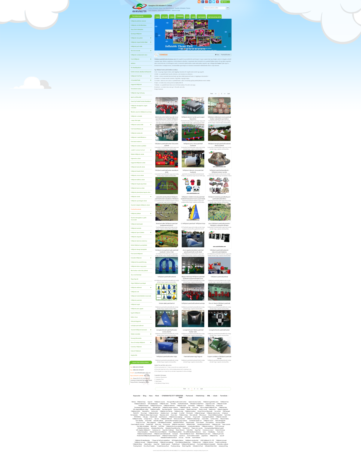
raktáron (133, 63)
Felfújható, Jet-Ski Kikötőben (138, 25)
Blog (144, 396)
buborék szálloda (158, 420)
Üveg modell (196, 417)
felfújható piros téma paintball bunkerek (193, 144)
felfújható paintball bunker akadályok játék (166, 171)
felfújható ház (214, 435)
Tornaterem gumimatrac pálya (142, 407)
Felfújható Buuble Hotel (137, 171)
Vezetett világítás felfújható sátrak (140, 205)
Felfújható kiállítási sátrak (138, 179)
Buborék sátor (156, 407)
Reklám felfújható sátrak (137, 154)
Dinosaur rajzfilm (220, 422)
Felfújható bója (141, 402)
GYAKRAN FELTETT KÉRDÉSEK (172, 396)
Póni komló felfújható (137, 253)
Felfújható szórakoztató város (139, 55)
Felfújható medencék (136, 133)
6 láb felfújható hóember (164, 422)
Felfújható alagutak (136, 237)
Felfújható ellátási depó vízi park (149, 415)
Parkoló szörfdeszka (220, 442)
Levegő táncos (148, 419)
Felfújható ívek (135, 292)
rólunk (215, 396)
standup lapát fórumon (203, 424)
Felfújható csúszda (159, 402)
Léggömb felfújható (136, 84)
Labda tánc (188, 417)
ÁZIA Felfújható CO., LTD (207, 440)
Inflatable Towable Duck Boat (169, 437)
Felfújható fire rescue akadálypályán (176, 426)
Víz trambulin (134, 415)
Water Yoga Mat (186, 446)
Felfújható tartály (137, 419)
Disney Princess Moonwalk (205, 411)
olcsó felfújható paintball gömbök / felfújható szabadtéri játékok (219, 224)
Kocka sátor (154, 411)
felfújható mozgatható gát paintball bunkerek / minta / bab (166, 251)
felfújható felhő (191, 424)
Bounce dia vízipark (179, 409)
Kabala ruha (212, 409)
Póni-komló (189, 413)
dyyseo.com (205, 450)
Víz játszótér (166, 424)
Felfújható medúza (190, 411)
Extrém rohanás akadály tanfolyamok (141, 72)
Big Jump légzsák (167, 409)
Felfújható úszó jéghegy (175, 417)
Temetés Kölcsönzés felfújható (158, 432)
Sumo (204, 432)
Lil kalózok (225, 413)
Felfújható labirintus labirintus (139, 241)
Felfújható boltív (135, 411)
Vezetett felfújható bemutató (139, 330)
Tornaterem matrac (136, 89)
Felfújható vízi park (221, 440)
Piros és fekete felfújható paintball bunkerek (219, 304)
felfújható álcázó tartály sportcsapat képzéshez (193, 118)
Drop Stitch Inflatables (137, 29)
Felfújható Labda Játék (137, 124)
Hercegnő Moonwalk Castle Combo (176, 402)
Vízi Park (187, 437)
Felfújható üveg (210, 405)
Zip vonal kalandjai (136, 275)
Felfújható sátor (164, 404)
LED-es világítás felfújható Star (208, 407)
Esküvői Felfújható (136, 351)
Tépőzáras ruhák (164, 415)
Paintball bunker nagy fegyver (193, 356)
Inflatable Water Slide (211, 446)
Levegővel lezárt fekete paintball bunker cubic (193, 330)
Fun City (181, 437)
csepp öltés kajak (135, 120)
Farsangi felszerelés (136, 338)
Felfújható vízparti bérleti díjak (139, 42)
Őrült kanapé (226, 411)
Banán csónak (203, 409)
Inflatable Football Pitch (196, 404)
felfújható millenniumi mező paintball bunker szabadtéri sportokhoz (219, 118)
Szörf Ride (161, 426)
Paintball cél (186, 428)
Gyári (180, 397)
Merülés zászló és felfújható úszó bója (141, 112)
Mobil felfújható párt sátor (203, 434)
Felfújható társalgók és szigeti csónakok (139, 107)
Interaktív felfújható (136, 258)
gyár (193, 17)
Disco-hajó (144, 413)
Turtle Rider (190, 430)
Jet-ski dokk (148, 420)
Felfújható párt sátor (218, 434)
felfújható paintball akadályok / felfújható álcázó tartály (219, 171)
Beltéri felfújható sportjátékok (139, 245)
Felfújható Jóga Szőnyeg (137, 93)
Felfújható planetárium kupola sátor (140, 192)
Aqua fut (150, 402)
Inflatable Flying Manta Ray (172, 428)
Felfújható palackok (136, 300)
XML (208, 396)
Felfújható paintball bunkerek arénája (193, 303)
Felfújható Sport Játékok (137, 232)
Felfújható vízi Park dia (166, 411)
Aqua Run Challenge (168, 430)
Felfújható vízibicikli (221, 417)
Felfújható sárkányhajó (193, 419)
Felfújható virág (178, 411)
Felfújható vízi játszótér (191, 440)
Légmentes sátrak (136, 158)
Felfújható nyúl (216, 424)
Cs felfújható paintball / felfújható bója (193, 223)
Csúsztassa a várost (208, 430)
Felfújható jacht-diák (136, 46)
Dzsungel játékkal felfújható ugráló (214, 428)
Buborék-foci (145, 411)
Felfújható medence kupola (169, 435)
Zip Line (156, 419)
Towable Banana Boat (163, 446)
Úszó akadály (139, 420)
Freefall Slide (149, 424)
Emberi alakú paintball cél (166, 303)
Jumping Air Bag (223, 446)
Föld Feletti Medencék (137, 129)
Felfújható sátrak (135, 196)
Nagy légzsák (134, 279)
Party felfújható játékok (175, 432)
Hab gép (145, 417)
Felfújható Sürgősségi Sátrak (138, 184)
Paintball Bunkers (226, 54)
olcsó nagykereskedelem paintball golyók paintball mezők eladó (193, 251)
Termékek (180, 16)
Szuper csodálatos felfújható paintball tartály (219, 357)
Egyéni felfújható (135, 313)
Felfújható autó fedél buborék (162, 434)
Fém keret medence (136, 141)
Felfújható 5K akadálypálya (142, 440)
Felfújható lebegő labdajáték (139, 249)
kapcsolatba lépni (214, 17)
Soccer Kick (217, 411)
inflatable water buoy (143, 428)
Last (229, 93)
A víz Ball (181, 413)
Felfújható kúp (223, 407)
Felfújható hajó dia (185, 407)
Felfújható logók (135, 304)
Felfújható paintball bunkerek (167, 277)
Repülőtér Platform (178, 422)
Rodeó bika (219, 405)
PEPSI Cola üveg (219, 426)
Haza (157, 17)
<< (215, 93)
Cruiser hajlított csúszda (137, 424)
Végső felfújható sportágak (138, 283)
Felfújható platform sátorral (138, 21)
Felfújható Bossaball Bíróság (138, 262)
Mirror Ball (153, 426)
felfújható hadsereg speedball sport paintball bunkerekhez (219, 197)
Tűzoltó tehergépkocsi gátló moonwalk (138, 219)
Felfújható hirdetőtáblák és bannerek (141, 296)
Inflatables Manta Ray (157, 428)
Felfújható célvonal (208, 442)
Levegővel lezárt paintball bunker (219, 330)
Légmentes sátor (210, 404)
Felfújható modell (222, 404)
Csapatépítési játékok (208, 417)
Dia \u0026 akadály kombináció (192, 432)
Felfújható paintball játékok (219, 277)
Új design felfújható (136, 34)
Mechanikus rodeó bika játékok (139, 270)
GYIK (187, 17)
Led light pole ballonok (137, 325)
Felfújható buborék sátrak (138, 167)
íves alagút (174, 413)
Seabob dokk (153, 417)
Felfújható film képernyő (188, 444)
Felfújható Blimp (137, 444)
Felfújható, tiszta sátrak (137, 175)
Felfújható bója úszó (156, 405)
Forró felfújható (135, 59)
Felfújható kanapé (143, 405)
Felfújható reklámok (136, 287)
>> (224, 93)
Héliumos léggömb (223, 409)
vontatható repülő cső (195, 420)
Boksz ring (158, 424)
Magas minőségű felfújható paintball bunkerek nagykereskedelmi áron (193, 277)
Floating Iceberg (175, 446)
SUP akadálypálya (153, 404)
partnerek (201, 17)
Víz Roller (173, 404)
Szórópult (175, 434)
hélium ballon (148, 444)
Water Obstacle (180, 430)
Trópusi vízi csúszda (197, 428)
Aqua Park (197, 430)
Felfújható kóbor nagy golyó (138, 266)
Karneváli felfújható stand (187, 434)
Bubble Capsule (165, 444)
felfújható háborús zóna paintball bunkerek (193, 171)
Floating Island (137, 446)
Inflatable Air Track (198, 446)
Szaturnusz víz (156, 430)
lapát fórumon (163, 417)
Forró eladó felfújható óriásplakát (206, 444)
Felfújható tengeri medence (170, 407)
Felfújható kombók (136, 228)
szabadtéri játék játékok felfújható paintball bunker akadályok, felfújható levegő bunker (166, 197)
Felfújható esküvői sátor (213, 413)
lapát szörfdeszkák (136, 97)
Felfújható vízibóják (152, 442)
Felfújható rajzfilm (155, 409)
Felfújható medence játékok (138, 146)
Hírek (172, 17)
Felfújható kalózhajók (137, 224)
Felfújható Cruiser (208, 420)
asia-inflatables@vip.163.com (143, 373)
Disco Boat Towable (149, 446)
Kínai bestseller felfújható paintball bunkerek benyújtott (166, 224)
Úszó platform (210, 422)
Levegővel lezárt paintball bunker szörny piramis (166, 330)
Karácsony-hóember (179, 419)
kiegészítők (134, 355)
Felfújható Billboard (166, 419)
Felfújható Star (225, 402)
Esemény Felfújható (136, 347)
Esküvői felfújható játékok (215, 415)
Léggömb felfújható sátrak (138, 163)
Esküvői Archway (220, 430)
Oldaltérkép (200, 396)
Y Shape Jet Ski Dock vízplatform (161, 440)
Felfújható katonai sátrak (137, 188)
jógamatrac (205, 435)
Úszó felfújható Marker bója (182, 442)
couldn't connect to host (138, 150)
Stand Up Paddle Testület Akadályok (141, 101)
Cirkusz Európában (143, 432)
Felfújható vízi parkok (137, 38)
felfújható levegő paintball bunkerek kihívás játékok (219, 144)
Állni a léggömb (151, 422)
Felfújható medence (207, 426)
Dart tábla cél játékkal (143, 426)
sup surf (222, 435)
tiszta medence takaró (193, 435)
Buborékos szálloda (222, 444)
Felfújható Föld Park (136, 76)
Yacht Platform (196, 437)
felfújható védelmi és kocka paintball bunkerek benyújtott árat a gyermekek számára (193, 197)
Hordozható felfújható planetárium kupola (148, 435)
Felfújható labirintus (169, 405)
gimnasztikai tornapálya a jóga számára (176, 420)
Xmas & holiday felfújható (138, 342)
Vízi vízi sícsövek (135, 50)
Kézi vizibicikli (193, 415)
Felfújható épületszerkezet (144, 434)
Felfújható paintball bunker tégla (167, 356)
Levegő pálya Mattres (194, 426)
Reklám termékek (135, 334)
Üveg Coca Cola (140, 422)
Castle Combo (214, 419)
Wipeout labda (224, 419)
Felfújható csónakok (136, 116)
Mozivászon (202, 415)
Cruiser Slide (205, 419)
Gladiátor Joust (165, 413)
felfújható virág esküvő (178, 424)
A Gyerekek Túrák (135, 80)
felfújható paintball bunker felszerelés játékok (166, 144)
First (211, 93)
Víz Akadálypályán (136, 67)
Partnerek (189, 396)
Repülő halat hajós (192, 409)
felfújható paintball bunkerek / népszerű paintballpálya (219, 251)
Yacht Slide (227, 415)
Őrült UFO (136, 413)
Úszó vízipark (200, 422)
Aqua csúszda (226, 424)
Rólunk (164, 17)
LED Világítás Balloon (177, 440)
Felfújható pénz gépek (137, 308)
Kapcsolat (136, 396)
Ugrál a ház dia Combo (195, 402)
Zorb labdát (191, 405)
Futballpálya (211, 432)
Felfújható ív (200, 405)
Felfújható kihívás (154, 413)
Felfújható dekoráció (140, 404)
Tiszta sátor (220, 432)
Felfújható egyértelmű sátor (210, 402)
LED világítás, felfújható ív (143, 430)
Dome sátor (174, 415)
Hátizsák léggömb (136, 321)
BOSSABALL (137, 417)
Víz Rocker (195, 407)
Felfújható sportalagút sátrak (139, 201)
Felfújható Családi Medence (138, 137)
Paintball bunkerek (136, 209)
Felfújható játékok (136, 213)
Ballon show (134, 317)
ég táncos (182, 435)
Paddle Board (175, 444)
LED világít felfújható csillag (140, 409)
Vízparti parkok (190, 422)
